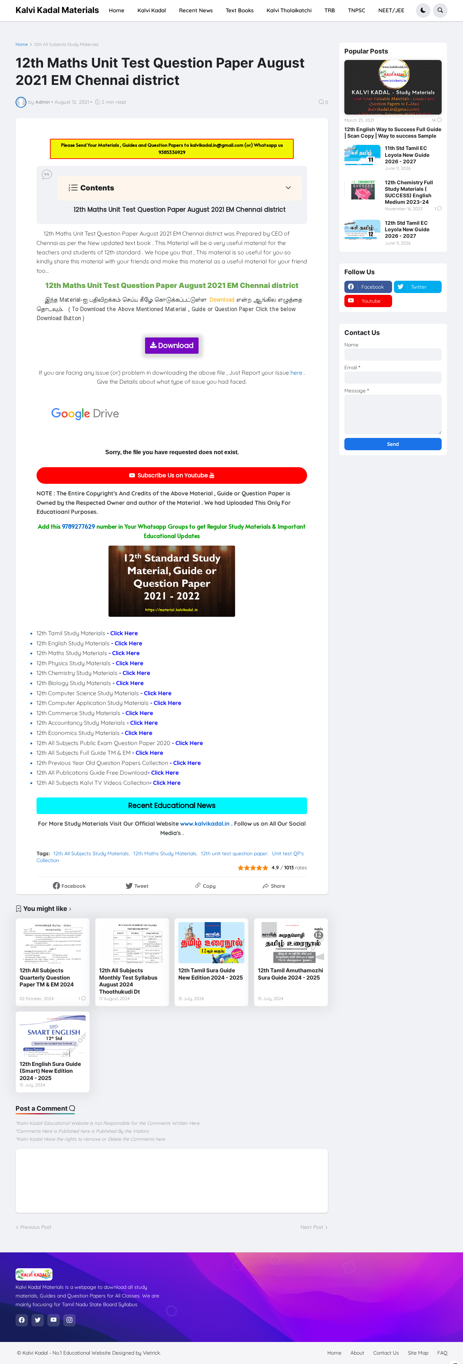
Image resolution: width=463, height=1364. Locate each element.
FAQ (442, 1353)
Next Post (312, 1227)
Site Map (418, 1353)
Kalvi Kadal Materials (57, 10)
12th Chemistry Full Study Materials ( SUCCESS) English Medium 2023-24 (409, 192)
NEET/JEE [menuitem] (391, 10)
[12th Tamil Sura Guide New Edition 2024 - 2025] (211, 942)
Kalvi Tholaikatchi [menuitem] (289, 10)
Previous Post (35, 1227)
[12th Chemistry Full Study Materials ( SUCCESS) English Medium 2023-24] (362, 189)
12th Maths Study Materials (164, 853)
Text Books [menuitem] (240, 10)
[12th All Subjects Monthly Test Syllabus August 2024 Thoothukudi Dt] (132, 942)
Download (175, 345)
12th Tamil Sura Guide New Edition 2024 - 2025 (210, 974)
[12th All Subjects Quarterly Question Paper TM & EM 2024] (53, 942)
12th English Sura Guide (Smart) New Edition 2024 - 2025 (50, 1070)
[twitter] (37, 1320)
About (357, 1353)
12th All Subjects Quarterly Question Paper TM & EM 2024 (47, 977)
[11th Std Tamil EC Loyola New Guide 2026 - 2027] (362, 155)
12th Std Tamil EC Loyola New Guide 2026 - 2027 (407, 229)
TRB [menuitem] (329, 10)
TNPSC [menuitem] (356, 10)
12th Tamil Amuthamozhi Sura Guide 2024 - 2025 (290, 974)
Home (22, 44)
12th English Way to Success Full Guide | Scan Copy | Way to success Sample (392, 132)
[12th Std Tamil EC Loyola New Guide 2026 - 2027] (362, 230)
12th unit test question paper (234, 853)
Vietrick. (152, 1353)
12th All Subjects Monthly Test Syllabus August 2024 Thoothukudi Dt (128, 981)
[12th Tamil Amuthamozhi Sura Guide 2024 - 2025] (291, 942)
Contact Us (386, 1353)
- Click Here (122, 633)
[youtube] (53, 1320)
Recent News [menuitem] (196, 10)
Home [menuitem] (116, 10)
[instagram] (69, 1320)
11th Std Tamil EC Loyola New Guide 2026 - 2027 (407, 154)
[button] (423, 10)
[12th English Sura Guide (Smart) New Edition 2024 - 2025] (53, 1036)
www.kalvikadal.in (205, 823)
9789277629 (78, 526)
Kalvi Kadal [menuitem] (151, 10)
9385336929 (172, 152)
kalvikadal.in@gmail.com (217, 145)
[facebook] (22, 1320)
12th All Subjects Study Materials (66, 44)
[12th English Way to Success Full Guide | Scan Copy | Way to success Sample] (393, 87)
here (296, 372)
